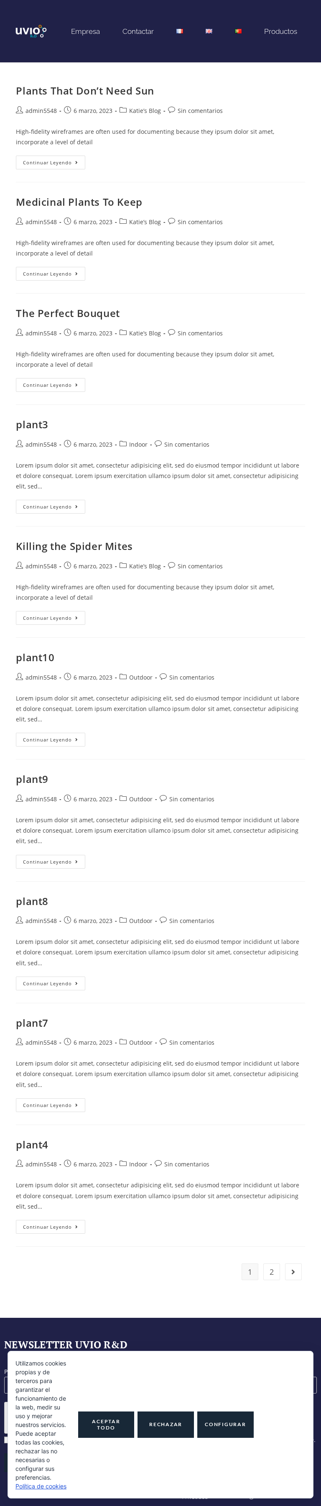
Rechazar (165, 1424)
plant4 (32, 1144)
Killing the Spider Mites (74, 546)
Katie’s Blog (145, 111)
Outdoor (141, 677)
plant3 (32, 424)
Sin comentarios (200, 111)
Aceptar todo (106, 1424)
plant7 (32, 1023)
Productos (280, 31)
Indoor (138, 444)
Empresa (85, 31)
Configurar (225, 1424)
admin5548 (41, 111)
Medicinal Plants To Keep (79, 202)
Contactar (138, 31)
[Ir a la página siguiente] (293, 1271)
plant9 (32, 779)
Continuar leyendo (54, 161)
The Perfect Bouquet (68, 313)
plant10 (35, 657)
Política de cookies (40, 1486)
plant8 (32, 901)
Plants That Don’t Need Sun (85, 90)
